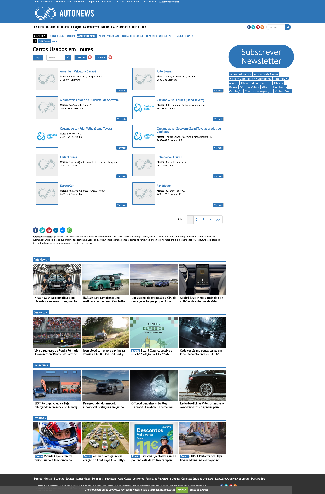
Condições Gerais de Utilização (197, 478)
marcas (179, 35)
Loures (100, 57)
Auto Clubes (124, 478)
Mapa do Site (258, 478)
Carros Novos (91, 27)
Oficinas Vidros (249, 87)
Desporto (39, 312)
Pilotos (266, 87)
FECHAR (182, 489)
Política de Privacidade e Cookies (163, 478)
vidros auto (113, 35)
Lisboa (80, 57)
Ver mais (121, 90)
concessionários (56, 35)
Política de (198, 489)
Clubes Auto (283, 91)
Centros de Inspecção (258, 91)
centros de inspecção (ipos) (159, 35)
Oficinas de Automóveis (256, 83)
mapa (54, 41)
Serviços (70, 478)
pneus (102, 35)
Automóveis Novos (266, 74)
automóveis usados (86, 35)
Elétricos (59, 478)
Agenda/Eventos (240, 74)
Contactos (138, 478)
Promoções (123, 27)
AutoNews (40, 259)
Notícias (48, 478)
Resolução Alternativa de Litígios (232, 478)
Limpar (38, 57)
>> (218, 219)
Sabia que (40, 365)
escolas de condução (132, 35)
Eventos (39, 27)
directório (44, 41)
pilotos (189, 35)
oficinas (71, 35)
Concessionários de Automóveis (250, 78)
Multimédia (108, 27)
